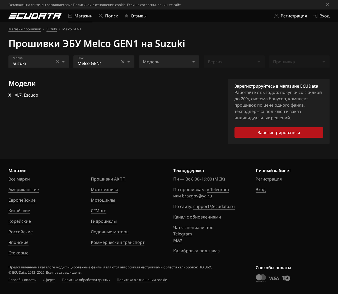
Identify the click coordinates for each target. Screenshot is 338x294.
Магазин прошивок (24, 29)
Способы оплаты (22, 279)
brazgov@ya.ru (197, 196)
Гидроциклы (104, 221)
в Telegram (218, 189)
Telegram (182, 234)
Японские (18, 242)
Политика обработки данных (86, 279)
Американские (23, 189)
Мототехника (104, 189)
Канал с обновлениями (197, 217)
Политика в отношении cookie (142, 279)
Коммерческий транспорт (117, 242)
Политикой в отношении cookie (99, 4)
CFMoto (98, 211)
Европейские (22, 200)
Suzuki (51, 29)
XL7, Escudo (26, 95)
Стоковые (18, 253)
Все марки (19, 179)
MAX (177, 240)
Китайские (19, 211)
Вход (261, 189)
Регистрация (269, 179)
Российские (20, 232)
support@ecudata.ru (214, 206)
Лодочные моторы (110, 232)
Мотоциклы (103, 200)
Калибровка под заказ (196, 251)
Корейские (19, 221)
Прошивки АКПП (108, 179)
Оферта (49, 279)
